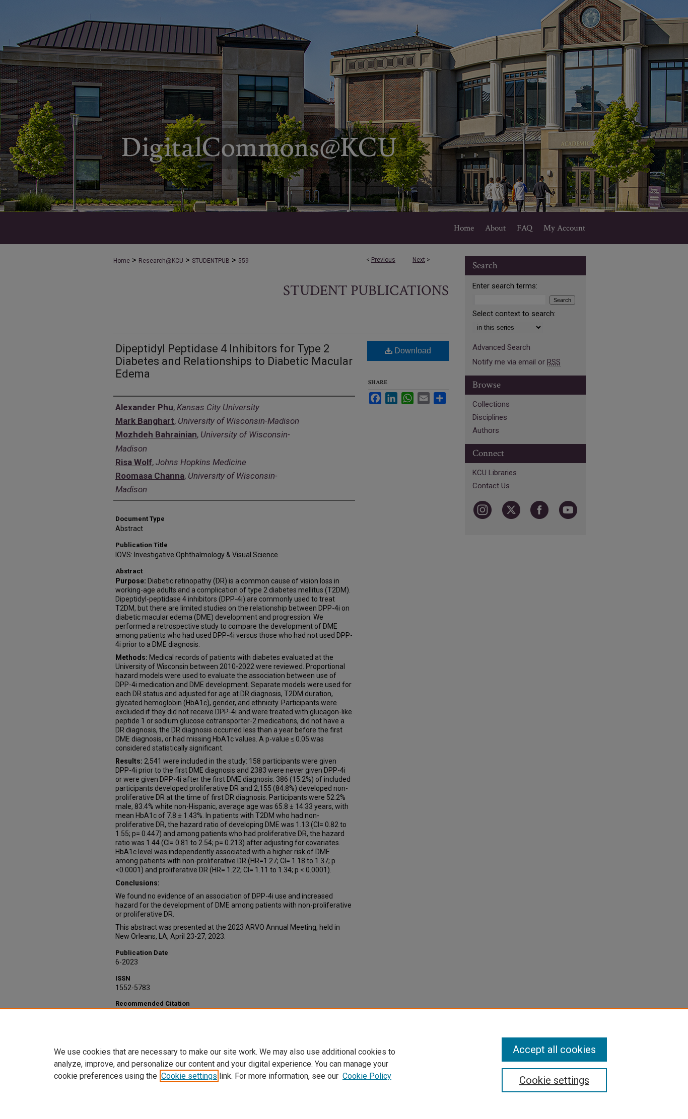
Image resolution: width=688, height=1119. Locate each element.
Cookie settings (189, 1076)
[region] (344, 1063)
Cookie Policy (366, 1076)
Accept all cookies (554, 1049)
